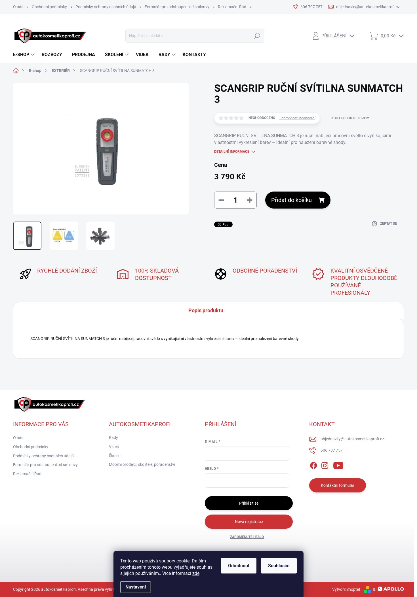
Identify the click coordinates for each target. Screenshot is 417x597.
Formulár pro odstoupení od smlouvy (177, 7)
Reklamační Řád (232, 7)
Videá (114, 446)
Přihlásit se (248, 503)
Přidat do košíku (291, 200)
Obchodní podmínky (49, 7)
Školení (115, 455)
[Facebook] (313, 464)
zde (195, 573)
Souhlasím (279, 565)
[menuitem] (24, 54)
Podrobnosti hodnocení (297, 118)
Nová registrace (249, 521)
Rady (113, 437)
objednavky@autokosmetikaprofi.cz (352, 439)
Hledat (257, 35)
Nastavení (135, 587)
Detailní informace (231, 152)
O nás (18, 7)
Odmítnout (238, 565)
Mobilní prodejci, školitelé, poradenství (142, 464)
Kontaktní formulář (337, 485)
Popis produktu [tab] (205, 310)
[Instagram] (325, 464)
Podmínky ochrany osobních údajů (105, 7)
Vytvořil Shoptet (346, 589)
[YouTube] (338, 464)
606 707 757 (332, 450)
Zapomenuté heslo (247, 537)
